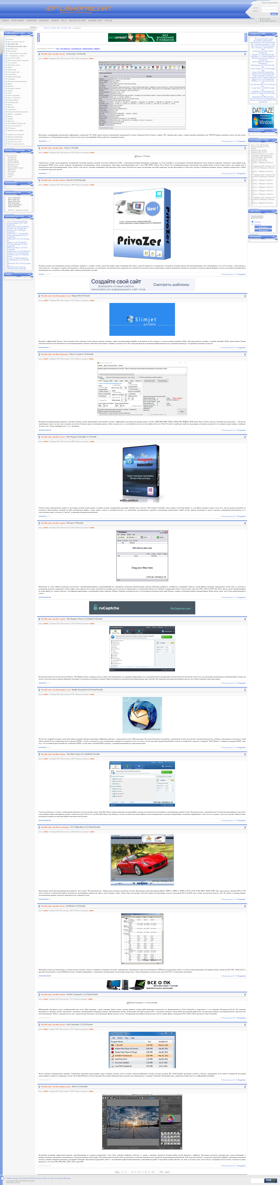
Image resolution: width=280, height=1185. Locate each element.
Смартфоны (12, 74)
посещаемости (76, 48)
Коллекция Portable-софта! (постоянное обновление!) (263, 39)
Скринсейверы (13, 100)
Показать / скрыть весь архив (18, 210)
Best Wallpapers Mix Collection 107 (263, 197)
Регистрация (17, 20)
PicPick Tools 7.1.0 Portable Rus (17, 233)
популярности (65, 48)
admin (45, 58)
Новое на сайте (48, 1178)
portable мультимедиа (61, 827)
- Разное (9, 176)
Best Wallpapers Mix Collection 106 (263, 175)
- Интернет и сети (13, 164)
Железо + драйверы (14, 114)
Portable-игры (13, 48)
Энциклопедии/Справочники (18, 112)
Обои (10, 93)
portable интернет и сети (61, 296)
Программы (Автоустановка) (18, 60)
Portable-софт (46, 54)
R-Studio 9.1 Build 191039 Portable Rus (263, 94)
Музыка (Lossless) (14, 88)
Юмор (10, 116)
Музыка (10, 86)
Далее (167, 1172)
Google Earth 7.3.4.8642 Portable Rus (262, 89)
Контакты (44, 20)
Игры (10, 67)
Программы (12, 51)
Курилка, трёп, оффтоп (16, 130)
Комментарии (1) (229, 141)
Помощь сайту (95, 20)
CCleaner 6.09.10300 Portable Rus (263, 74)
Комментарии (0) (229, 173)
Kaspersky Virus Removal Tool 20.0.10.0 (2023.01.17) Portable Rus (262, 97)
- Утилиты (10, 175)
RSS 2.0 (64, 20)
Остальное (11, 128)
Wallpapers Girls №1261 (259, 161)
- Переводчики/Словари (15, 168)
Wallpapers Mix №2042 (259, 150)
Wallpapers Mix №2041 (259, 152)
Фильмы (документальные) (17, 81)
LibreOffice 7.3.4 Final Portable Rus (263, 56)
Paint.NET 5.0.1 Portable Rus (16, 228)
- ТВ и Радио (11, 171)
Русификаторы (13, 102)
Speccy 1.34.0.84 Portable (260, 145)
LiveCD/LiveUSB (14, 58)
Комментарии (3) (229, 597)
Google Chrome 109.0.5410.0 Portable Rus (263, 52)
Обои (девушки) (13, 95)
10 (153, 1172)
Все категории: (12, 155)
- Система (10, 173)
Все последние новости (16, 41)
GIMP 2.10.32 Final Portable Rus (18, 226)
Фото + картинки (14, 98)
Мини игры (12, 70)
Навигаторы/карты (14, 77)
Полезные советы (14, 65)
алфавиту (97, 48)
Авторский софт (13, 72)
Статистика (31, 20)
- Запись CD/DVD (13, 162)
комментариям (88, 48)
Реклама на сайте (77, 20)
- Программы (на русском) (17, 53)
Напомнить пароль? (269, 21)
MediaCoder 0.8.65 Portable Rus (18, 253)
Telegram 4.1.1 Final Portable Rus (262, 54)
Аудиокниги (12, 109)
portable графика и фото (62, 1086)
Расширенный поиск (15, 139)
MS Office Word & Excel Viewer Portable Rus (263, 59)
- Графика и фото (13, 161)
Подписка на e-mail (15, 141)
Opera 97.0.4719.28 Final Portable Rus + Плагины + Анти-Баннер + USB (263, 47)
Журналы (11, 107)
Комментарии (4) (229, 683)
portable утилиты (59, 180)
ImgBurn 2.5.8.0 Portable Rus (17, 242)
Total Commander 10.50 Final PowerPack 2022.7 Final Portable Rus (263, 76)
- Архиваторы (11, 159)
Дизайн (10, 119)
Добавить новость (35, 1178)
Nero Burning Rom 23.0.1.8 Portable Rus (262, 85)
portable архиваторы (60, 354)
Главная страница (12, 1178)
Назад (117, 1172)
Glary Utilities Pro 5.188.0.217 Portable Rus (262, 62)
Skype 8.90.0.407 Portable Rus (262, 72)
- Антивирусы (11, 157)
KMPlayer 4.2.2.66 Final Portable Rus (263, 82)
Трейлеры (11, 79)
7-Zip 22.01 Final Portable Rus (17, 221)
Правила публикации (15, 137)
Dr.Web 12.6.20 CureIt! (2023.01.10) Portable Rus (263, 101)
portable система (59, 54)
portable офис (58, 148)
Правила (55, 20)
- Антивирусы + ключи (16, 56)
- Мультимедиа (12, 166)
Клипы (10, 91)
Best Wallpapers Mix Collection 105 (263, 166)
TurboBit (257, 222)
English (108, 20)
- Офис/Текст (11, 169)
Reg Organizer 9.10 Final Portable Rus (262, 66)
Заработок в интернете (16, 134)
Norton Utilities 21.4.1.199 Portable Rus (263, 69)
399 (161, 1172)
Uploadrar (257, 225)
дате (57, 48)
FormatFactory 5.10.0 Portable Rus (18, 251)
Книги (10, 105)
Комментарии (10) (228, 347)
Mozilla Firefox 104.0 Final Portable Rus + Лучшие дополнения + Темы (263, 43)
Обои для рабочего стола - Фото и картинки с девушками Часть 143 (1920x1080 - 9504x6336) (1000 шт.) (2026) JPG (262, 156)
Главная (5, 20)
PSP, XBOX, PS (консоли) (17, 123)
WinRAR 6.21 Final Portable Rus (263, 91)
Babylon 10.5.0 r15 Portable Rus (263, 79)
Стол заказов (12, 63)
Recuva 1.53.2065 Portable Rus (17, 258)
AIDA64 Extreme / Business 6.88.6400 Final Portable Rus (16, 268)
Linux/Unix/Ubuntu (14, 126)
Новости (11, 121)
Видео (10, 84)
